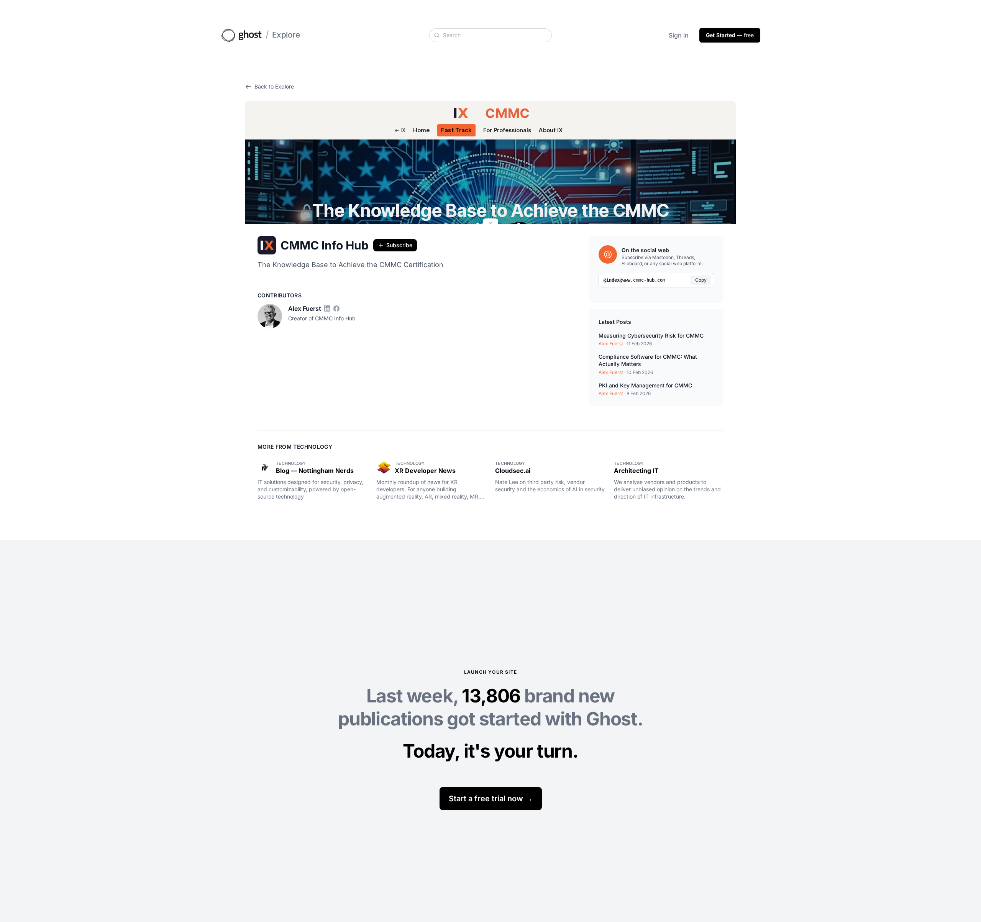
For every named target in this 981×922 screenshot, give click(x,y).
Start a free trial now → (491, 798)
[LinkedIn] (327, 308)
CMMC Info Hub (325, 245)
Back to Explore (274, 86)
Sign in (679, 35)
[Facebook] (336, 308)
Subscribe (399, 245)
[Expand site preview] (490, 223)
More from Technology (295, 446)
